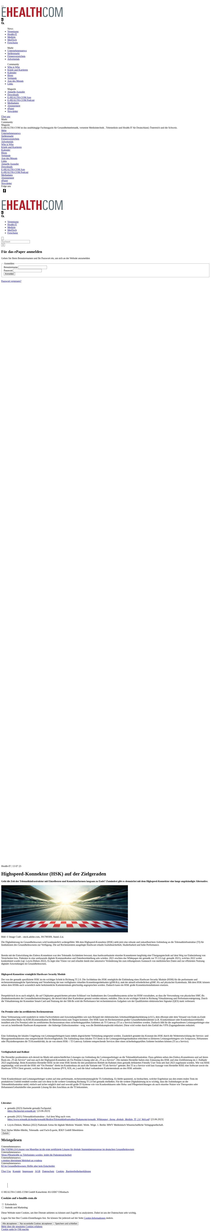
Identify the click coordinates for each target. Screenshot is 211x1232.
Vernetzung (13, 31)
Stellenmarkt (13, 53)
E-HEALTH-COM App (19, 97)
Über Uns (6, 1171)
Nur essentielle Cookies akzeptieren (36, 1223)
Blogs (10, 75)
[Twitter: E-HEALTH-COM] (11, 193)
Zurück (5, 1133)
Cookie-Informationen (95, 1218)
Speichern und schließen (66, 1223)
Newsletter (12, 111)
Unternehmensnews (17, 50)
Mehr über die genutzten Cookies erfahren (21, 1226)
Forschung (12, 42)
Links (10, 83)
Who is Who (13, 67)
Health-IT (12, 34)
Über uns (5, 116)
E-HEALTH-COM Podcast (20, 100)
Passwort (8, 270)
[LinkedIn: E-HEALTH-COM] (17, 193)
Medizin (11, 37)
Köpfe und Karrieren (17, 70)
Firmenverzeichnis (16, 56)
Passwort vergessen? (11, 281)
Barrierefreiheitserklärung (78, 1171)
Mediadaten (13, 103)
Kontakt (17, 1171)
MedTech (12, 40)
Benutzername (11, 267)
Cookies (60, 1171)
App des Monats (15, 81)
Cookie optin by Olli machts (15, 1229)
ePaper (10, 108)
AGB (37, 1171)
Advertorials (13, 59)
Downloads (13, 94)
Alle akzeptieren (9, 1223)
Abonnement (13, 105)
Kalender (11, 72)
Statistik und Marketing (16, 1207)
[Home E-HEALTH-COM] (32, 16)
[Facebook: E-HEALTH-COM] (4, 193)
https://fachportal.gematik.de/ (21, 1111)
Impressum (27, 1171)
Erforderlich (11, 1204)
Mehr (3, 130)
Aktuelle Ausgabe (16, 91)
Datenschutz (48, 1171)
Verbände (12, 78)
